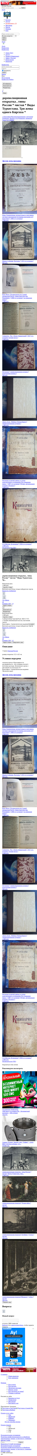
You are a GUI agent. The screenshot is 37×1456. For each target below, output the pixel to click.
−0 (12, 603)
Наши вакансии (13, 1376)
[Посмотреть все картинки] (22, 157)
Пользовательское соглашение (10, 1435)
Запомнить (7, 70)
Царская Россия (13, 651)
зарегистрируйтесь (17, 1325)
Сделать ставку (7, 587)
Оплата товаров (6, 1425)
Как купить (12, 1384)
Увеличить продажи (14, 1388)
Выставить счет (13, 1403)
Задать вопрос (7, 605)
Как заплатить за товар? (16, 1391)
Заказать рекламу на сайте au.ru (12, 1367)
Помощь (3, 1383)
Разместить (5, 48)
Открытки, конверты (25, 118)
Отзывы (4, 603)
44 (3, 602)
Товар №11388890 (8, 120)
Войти (4, 74)
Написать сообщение (9, 591)
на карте (31, 624)
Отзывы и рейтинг (14, 1393)
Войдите (5, 1325)
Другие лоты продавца (11, 161)
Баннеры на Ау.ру (14, 1398)
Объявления (12, 1400)
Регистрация (6, 78)
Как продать (12, 1386)
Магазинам (12, 1401)
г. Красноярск (6, 117)
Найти (4, 38)
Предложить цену (18, 642)
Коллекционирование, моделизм (22, 117)
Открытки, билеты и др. (10, 118)
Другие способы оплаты (12, 1422)
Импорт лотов (13, 1390)
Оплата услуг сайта (7, 1413)
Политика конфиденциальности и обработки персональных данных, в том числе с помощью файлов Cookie (16, 1438)
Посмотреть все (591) (9, 547)
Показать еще (7, 1302)
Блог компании (13, 1378)
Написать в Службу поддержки (11, 1444)
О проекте (4, 1374)
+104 (9, 603)
